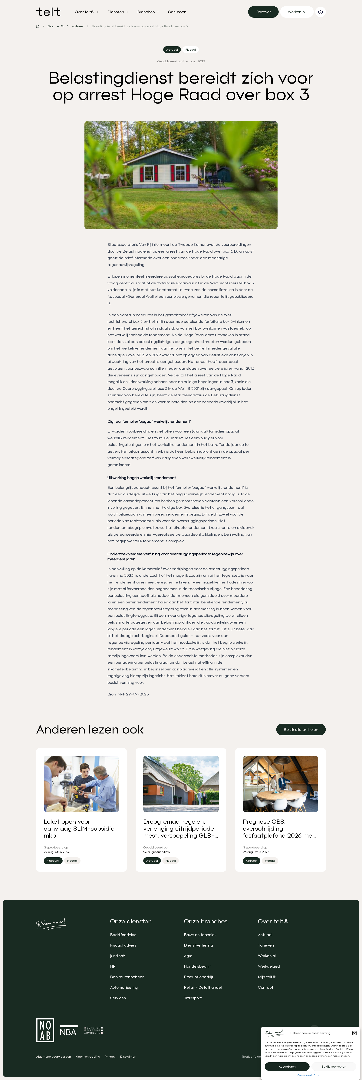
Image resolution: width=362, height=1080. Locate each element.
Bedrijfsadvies (123, 934)
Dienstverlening (198, 945)
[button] (354, 1033)
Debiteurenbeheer (127, 977)
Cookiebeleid (305, 1075)
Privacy (318, 1075)
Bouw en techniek (200, 934)
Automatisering (124, 987)
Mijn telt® (267, 977)
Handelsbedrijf (197, 966)
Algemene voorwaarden (53, 1056)
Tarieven (266, 945)
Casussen (177, 12)
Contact (265, 987)
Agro (188, 956)
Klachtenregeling (87, 1056)
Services (118, 998)
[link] (263, 12)
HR (112, 966)
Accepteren (287, 1066)
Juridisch (117, 956)
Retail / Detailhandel (203, 987)
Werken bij (267, 956)
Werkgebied (269, 966)
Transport (193, 998)
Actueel (265, 934)
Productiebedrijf (198, 977)
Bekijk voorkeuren (334, 1066)
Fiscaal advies (123, 945)
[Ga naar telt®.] (37, 26)
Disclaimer (128, 1056)
